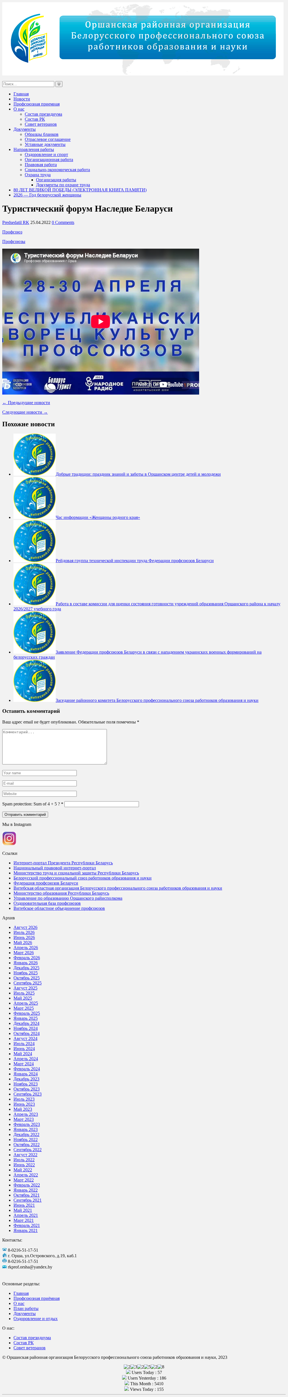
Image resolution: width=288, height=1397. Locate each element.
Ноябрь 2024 (26, 1028)
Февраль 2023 (27, 1124)
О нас (19, 109)
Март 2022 (24, 1180)
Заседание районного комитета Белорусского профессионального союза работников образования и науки (157, 700)
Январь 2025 (26, 1018)
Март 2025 (24, 1008)
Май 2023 (23, 1109)
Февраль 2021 (27, 1225)
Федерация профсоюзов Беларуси (46, 883)
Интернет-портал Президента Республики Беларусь (63, 862)
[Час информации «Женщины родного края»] (35, 517)
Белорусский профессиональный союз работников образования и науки (83, 878)
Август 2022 (25, 1154)
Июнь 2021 (24, 1205)
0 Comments (63, 222)
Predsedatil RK (15, 222)
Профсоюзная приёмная (37, 1298)
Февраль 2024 (27, 1068)
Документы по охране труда (63, 184)
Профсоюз (12, 232)
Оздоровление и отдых (36, 1318)
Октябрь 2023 (27, 1089)
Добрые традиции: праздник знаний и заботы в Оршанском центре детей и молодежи (138, 474)
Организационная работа (49, 159)
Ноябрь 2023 (26, 1084)
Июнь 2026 (24, 937)
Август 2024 (25, 1038)
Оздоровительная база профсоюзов (47, 903)
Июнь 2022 (24, 1164)
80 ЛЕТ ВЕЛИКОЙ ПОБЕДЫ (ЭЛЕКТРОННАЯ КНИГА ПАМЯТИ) (80, 189)
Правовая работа (41, 164)
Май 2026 (23, 942)
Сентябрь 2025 (28, 983)
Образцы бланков (41, 134)
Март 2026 (24, 952)
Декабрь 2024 (26, 1023)
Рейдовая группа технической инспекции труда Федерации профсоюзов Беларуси (135, 560)
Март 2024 (24, 1063)
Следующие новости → (25, 412)
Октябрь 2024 (27, 1033)
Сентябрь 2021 (28, 1200)
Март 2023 (24, 1119)
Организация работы (56, 179)
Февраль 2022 (27, 1185)
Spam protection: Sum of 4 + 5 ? (31, 803)
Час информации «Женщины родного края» (98, 517)
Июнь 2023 (24, 1104)
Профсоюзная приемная (37, 104)
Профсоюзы (13, 241)
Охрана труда (38, 174)
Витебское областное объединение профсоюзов (59, 908)
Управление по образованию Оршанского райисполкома (68, 898)
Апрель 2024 (26, 1058)
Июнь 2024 (24, 1048)
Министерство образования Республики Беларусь (61, 893)
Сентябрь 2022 (28, 1149)
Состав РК (35, 119)
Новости (22, 99)
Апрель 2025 (26, 1003)
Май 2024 (23, 1053)
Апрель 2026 (26, 947)
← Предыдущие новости (26, 402)
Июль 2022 (24, 1159)
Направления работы (34, 149)
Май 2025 (23, 998)
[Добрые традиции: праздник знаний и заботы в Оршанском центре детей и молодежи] (35, 474)
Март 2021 (24, 1220)
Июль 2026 (24, 932)
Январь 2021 (26, 1230)
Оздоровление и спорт (46, 154)
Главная (21, 93)
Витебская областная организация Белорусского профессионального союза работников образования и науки (118, 888)
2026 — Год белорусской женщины (47, 195)
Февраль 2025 (27, 1013)
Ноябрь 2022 (26, 1139)
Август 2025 (25, 988)
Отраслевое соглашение (48, 139)
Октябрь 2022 (27, 1144)
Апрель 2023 (26, 1114)
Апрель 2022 (26, 1174)
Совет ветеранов (41, 124)
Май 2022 (23, 1169)
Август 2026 (25, 927)
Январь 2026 (26, 962)
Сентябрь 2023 (28, 1094)
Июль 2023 (24, 1099)
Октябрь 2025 (27, 977)
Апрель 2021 (26, 1215)
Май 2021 (23, 1210)
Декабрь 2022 (26, 1134)
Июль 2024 (24, 1043)
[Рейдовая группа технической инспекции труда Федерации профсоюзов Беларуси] (35, 560)
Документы (25, 129)
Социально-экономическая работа (57, 169)
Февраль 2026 (27, 957)
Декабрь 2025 (26, 967)
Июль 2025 (24, 993)
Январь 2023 (26, 1129)
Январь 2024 (26, 1073)
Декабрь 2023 (26, 1079)
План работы (26, 1308)
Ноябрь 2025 (26, 972)
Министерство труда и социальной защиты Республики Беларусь (76, 873)
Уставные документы (45, 144)
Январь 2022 (26, 1190)
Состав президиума (43, 114)
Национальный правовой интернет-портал (55, 867)
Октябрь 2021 (27, 1195)
